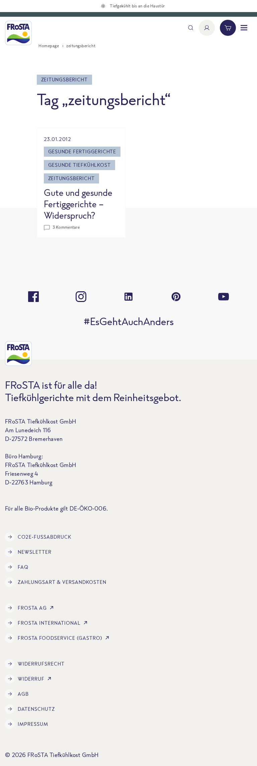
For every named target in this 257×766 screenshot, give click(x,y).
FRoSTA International (49, 623)
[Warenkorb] (228, 28)
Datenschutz (36, 709)
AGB (23, 694)
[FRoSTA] (18, 33)
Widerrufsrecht (41, 664)
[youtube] (223, 296)
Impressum (33, 724)
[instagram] (81, 296)
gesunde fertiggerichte (82, 151)
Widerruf (31, 679)
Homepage (48, 46)
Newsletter (35, 552)
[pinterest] (176, 296)
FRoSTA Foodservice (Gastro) (60, 638)
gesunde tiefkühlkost (79, 165)
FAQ (23, 567)
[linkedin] (128, 296)
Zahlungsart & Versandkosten (62, 582)
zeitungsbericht (71, 178)
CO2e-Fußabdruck (44, 537)
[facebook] (33, 296)
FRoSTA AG (32, 608)
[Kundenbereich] (207, 28)
